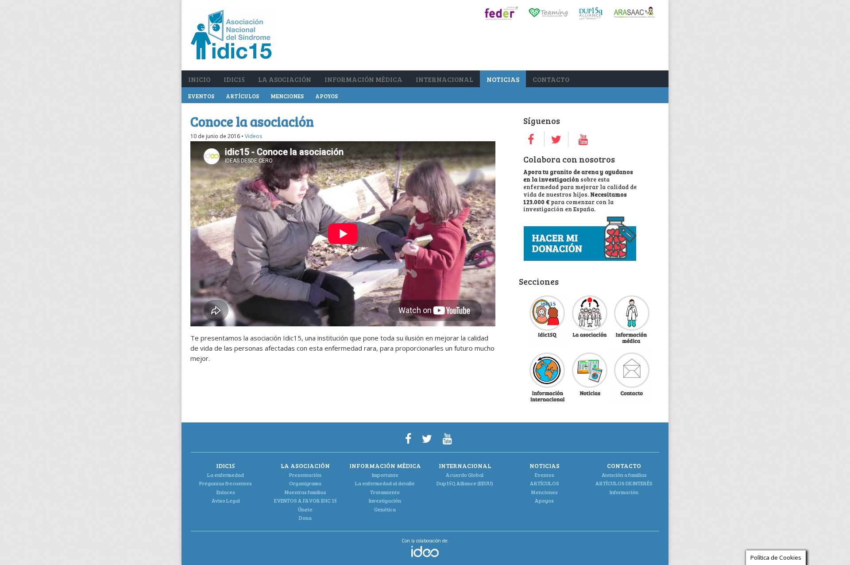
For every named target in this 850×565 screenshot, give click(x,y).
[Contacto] (631, 399)
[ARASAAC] (634, 17)
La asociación (284, 79)
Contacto (551, 79)
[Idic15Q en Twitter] (556, 139)
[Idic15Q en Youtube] (583, 139)
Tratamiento (385, 491)
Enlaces (225, 491)
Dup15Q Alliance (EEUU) (465, 483)
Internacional (444, 79)
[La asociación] (589, 342)
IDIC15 (234, 79)
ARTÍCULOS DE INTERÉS (624, 483)
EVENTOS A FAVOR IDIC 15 (305, 500)
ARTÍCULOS (242, 96)
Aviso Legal (226, 500)
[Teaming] (548, 17)
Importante (385, 474)
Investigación (385, 500)
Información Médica (363, 79)
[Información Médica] (631, 342)
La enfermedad (225, 474)
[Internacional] (548, 399)
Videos (253, 136)
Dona (305, 517)
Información (624, 491)
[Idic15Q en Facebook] (531, 139)
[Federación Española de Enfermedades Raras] (501, 17)
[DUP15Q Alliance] (590, 17)
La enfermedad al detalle (385, 483)
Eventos (201, 96)
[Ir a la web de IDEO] (425, 555)
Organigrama (305, 483)
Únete (305, 509)
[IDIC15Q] (548, 342)
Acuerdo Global (464, 474)
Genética (385, 509)
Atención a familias (624, 474)
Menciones (287, 96)
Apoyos (326, 96)
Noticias (503, 79)
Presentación (305, 474)
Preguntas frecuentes (225, 483)
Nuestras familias (305, 491)
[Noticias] (589, 399)
